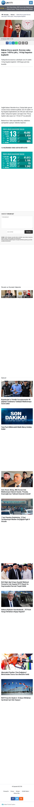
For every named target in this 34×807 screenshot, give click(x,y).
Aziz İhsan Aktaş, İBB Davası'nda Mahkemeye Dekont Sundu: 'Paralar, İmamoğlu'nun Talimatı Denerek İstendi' (20, 8)
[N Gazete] (7, 2)
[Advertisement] (17, 86)
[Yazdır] (23, 43)
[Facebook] (7, 43)
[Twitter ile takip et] (17, 798)
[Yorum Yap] (26, 43)
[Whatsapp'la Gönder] (16, 43)
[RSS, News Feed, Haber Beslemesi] (21, 798)
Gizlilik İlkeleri (25, 791)
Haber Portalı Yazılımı (9, 804)
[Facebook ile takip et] (13, 798)
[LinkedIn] (13, 43)
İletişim (18, 791)
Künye (12, 791)
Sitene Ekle (17, 793)
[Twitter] (10, 43)
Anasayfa (6, 791)
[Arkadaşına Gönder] (19, 43)
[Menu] (30, 2)
